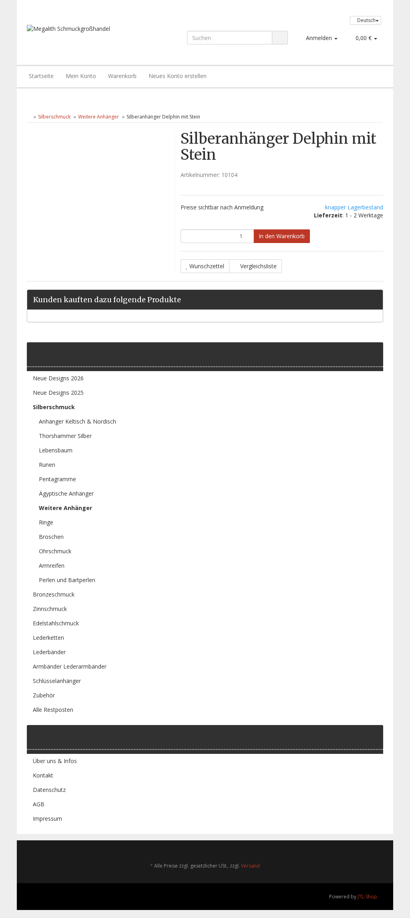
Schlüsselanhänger (57, 681)
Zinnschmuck (50, 609)
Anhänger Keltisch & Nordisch (77, 421)
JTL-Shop (367, 896)
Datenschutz (49, 789)
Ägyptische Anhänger (66, 493)
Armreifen (51, 565)
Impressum (47, 818)
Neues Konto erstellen (178, 76)
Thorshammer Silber (65, 436)
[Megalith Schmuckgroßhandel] (97, 37)
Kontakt (43, 775)
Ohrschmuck (55, 551)
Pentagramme (57, 479)
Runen (47, 464)
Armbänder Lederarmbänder (70, 666)
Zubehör (44, 695)
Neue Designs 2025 (58, 392)
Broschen (51, 536)
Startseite (41, 76)
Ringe (46, 522)
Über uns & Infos (55, 761)
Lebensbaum (55, 450)
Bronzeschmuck (53, 594)
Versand (250, 865)
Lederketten (48, 637)
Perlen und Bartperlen (67, 580)
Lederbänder (49, 652)
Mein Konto (81, 76)
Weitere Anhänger (98, 116)
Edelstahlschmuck (56, 623)
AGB (38, 804)
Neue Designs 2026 (58, 378)
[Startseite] (28, 116)
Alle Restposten (53, 709)
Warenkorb (122, 76)
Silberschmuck (54, 116)
